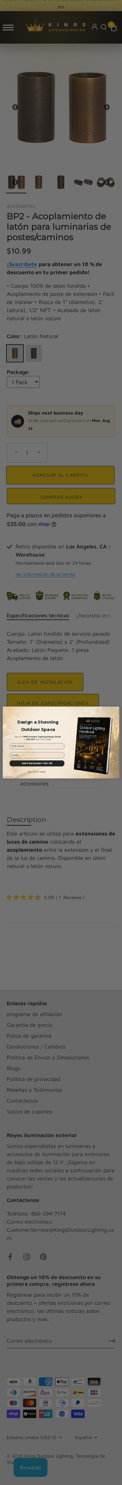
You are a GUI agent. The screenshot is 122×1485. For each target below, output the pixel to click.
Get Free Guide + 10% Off (37, 763)
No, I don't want (37, 771)
